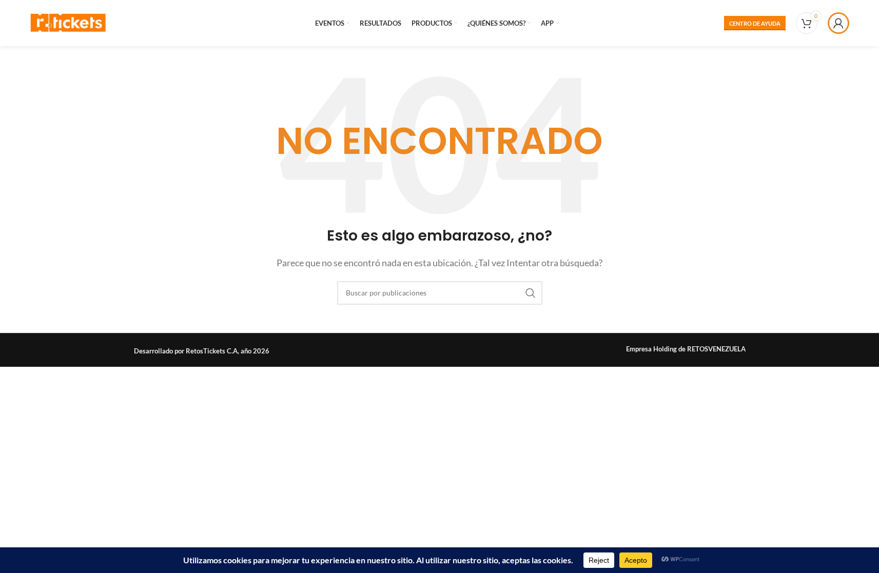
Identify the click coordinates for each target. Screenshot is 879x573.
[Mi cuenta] (838, 23)
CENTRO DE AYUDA (754, 23)
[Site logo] (68, 22)
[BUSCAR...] (530, 293)
